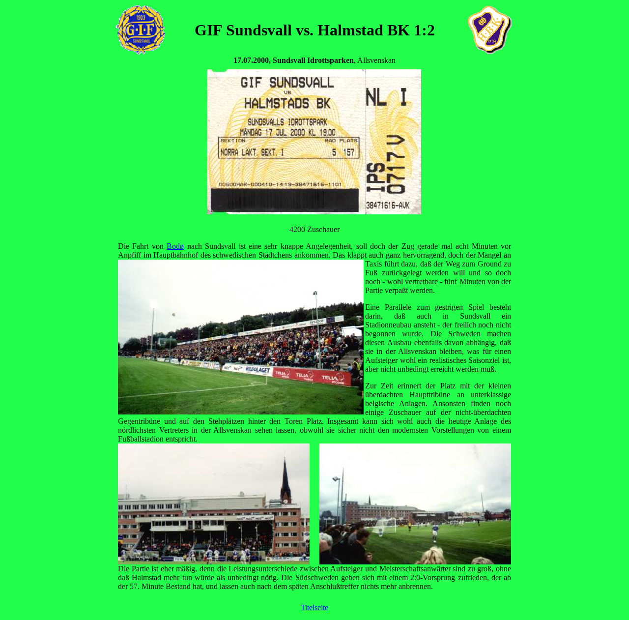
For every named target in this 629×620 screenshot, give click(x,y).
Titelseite (314, 607)
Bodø (175, 246)
